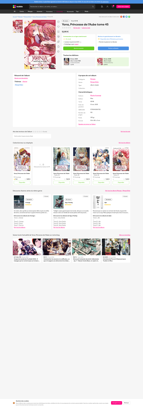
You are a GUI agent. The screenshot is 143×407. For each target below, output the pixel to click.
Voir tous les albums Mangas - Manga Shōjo (117, 190)
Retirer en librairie (113, 48)
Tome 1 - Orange (18, 217)
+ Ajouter (24, 81)
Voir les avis (76, 28)
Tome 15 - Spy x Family (59, 223)
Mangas (30, 11)
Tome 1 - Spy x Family (59, 217)
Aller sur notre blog (124, 235)
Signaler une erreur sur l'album (87, 124)
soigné (76, 44)
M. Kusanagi (17, 177)
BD (15, 11)
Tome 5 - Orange (19, 221)
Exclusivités (60, 11)
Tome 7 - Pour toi (19, 225)
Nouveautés (70, 11)
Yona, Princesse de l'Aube (40, 16)
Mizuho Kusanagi (95, 95)
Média (86, 11)
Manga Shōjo (27, 16)
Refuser (126, 403)
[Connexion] (107, 6)
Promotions (49, 11)
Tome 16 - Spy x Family (59, 225)
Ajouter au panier (79, 48)
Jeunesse (39, 11)
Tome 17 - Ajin (97, 225)
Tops (77, 11)
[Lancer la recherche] (93, 6)
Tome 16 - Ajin (97, 223)
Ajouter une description (21, 78)
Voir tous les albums (124, 142)
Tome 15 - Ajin (97, 221)
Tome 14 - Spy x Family (59, 221)
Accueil (15, 16)
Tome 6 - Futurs (18, 223)
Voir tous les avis (125, 131)
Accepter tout (116, 403)
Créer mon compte (123, 6)
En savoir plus (105, 1)
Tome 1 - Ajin (96, 217)
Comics (22, 11)
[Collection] (102, 6)
